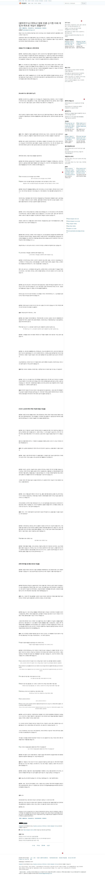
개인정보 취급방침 (63, 857)
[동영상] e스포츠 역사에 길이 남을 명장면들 (28, 836)
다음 (48, 845)
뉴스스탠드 (45, 0)
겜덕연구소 (68, 111)
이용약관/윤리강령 (53, 857)
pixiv (66, 166)
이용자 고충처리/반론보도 (42, 857)
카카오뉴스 (50, 0)
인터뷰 (67, 121)
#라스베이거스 (31, 28)
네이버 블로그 (41, 0)
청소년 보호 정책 (72, 857)
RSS (31, 859)
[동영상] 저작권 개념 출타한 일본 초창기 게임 (29, 840)
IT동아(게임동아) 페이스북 (29, 829)
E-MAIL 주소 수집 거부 (24, 859)
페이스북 (32, 0)
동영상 (39, 3)
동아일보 (20, 0)
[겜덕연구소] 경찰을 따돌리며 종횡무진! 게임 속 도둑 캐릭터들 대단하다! (35, 838)
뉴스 (29, 3)
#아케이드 (44, 28)
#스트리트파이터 (38, 28)
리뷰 (32, 3)
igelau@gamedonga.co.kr (29, 30)
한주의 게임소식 (69, 101)
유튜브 (26, 0)
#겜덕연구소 (24, 28)
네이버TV (29, 0)
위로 (39, 845)
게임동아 (21, 826)
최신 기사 (67, 67)
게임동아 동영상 (69, 39)
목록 (44, 845)
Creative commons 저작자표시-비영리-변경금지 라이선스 (46, 826)
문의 (34, 857)
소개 (31, 857)
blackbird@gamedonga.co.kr (45, 873)
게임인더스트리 (69, 156)
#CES (20, 28)
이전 (34, 845)
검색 (84, 3)
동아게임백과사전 (70, 146)
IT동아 (23, 0)
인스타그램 (36, 0)
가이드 (35, 3)
